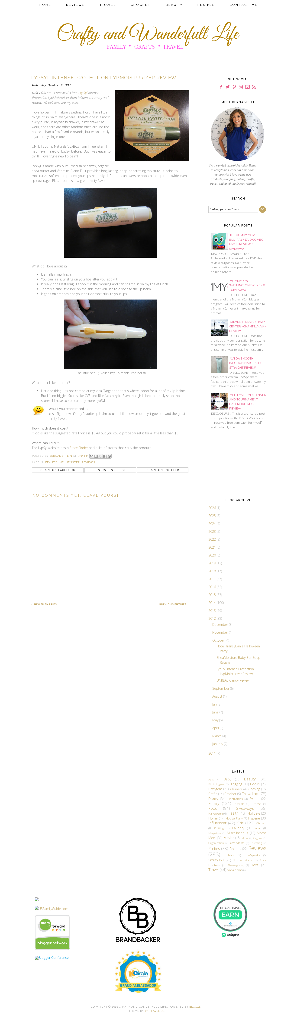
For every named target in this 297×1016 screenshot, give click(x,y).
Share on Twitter (162, 470)
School (229, 855)
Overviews (237, 843)
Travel (108, 5)
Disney (213, 798)
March (217, 736)
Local (257, 828)
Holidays (254, 813)
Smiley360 (215, 860)
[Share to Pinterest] (109, 456)
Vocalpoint (234, 870)
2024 (212, 523)
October (219, 640)
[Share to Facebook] (105, 456)
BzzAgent (215, 789)
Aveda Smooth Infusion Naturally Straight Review (245, 363)
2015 (212, 595)
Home (45, 5)
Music (245, 838)
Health (233, 813)
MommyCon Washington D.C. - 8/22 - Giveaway (247, 285)
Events (254, 798)
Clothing (254, 789)
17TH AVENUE (155, 1011)
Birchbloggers (216, 784)
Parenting (256, 843)
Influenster (69, 462)
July (215, 704)
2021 (212, 547)
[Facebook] (221, 87)
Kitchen (261, 823)
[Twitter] (228, 87)
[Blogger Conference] (52, 957)
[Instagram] (241, 87)
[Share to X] (100, 456)
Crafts (212, 794)
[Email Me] (247, 87)
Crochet (141, 5)
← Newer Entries (44, 604)
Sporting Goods (242, 860)
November (220, 632)
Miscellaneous (237, 833)
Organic (258, 838)
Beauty (174, 5)
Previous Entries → (174, 604)
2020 (212, 555)
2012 (212, 618)
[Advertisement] (231, 463)
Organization (216, 843)
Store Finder (79, 448)
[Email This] (91, 456)
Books (255, 784)
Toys (255, 865)
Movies (229, 838)
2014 (212, 602)
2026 (212, 508)
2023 (212, 531)
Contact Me (243, 5)
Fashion (239, 804)
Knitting (219, 828)
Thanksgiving (235, 865)
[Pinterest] (234, 87)
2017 (212, 579)
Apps (211, 779)
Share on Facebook (57, 470)
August (217, 696)
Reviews (75, 5)
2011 (212, 753)
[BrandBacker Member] (138, 942)
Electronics (235, 799)
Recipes (206, 5)
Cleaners (236, 789)
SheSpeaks (252, 855)
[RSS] (254, 87)
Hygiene (254, 818)
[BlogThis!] (96, 456)
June (216, 712)
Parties (214, 848)
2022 (212, 539)
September (221, 688)
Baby (227, 779)
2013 (212, 610)
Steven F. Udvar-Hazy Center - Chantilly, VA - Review (247, 326)
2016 (212, 587)
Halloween (215, 814)
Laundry (238, 828)
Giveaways (245, 808)
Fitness (256, 804)
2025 (212, 515)
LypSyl (82, 92)
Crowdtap (250, 793)
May (215, 720)
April (216, 728)
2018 (212, 571)
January (218, 744)
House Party (234, 818)
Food (212, 808)
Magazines (214, 833)
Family (213, 803)
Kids (240, 823)
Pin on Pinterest (110, 470)
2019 (212, 563)
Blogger (196, 1006)
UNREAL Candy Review (232, 680)
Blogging (236, 784)
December (220, 624)
